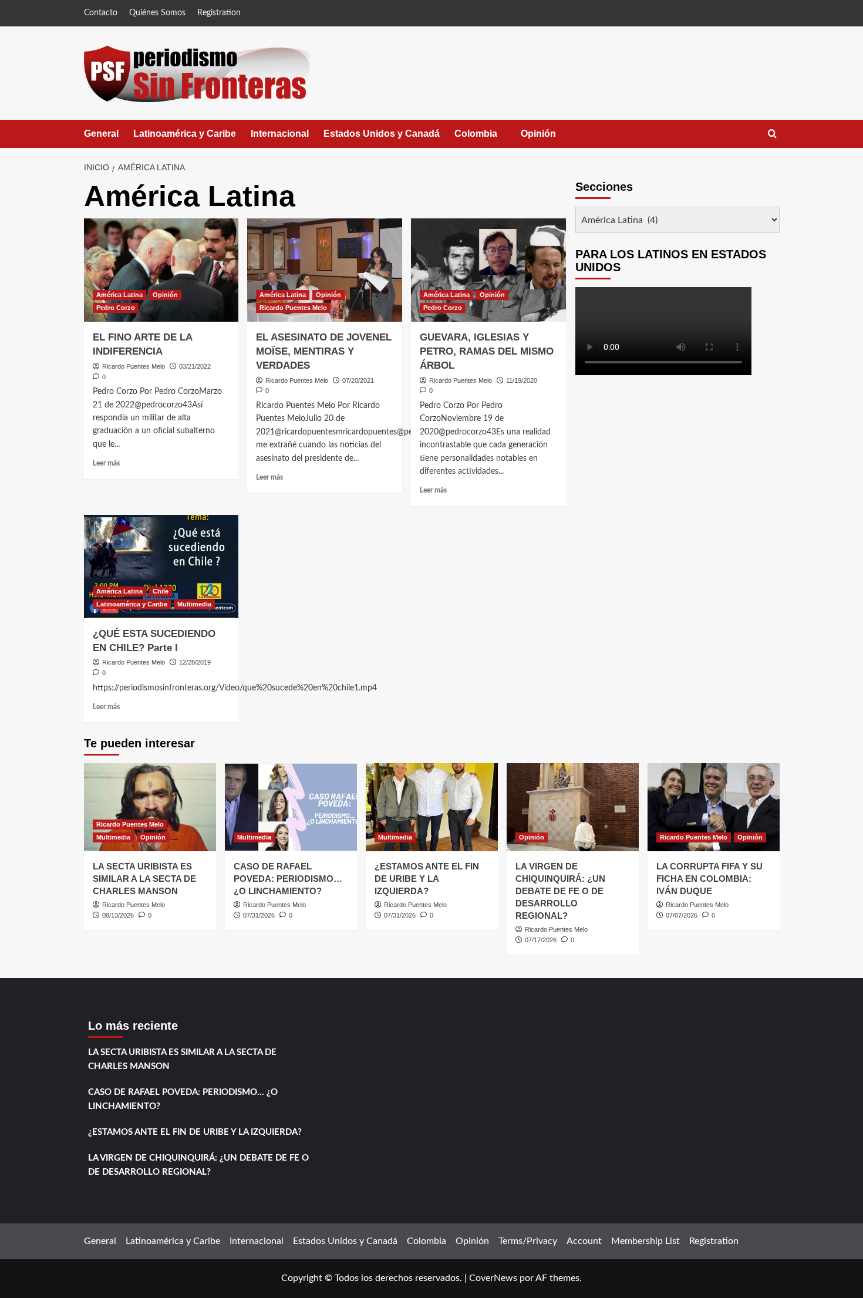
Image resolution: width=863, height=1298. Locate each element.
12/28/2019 (195, 662)
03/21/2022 (195, 366)
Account (584, 1241)
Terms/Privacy (527, 1241)
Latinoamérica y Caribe (184, 134)
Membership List (645, 1241)
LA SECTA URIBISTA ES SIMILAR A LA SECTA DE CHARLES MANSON (144, 878)
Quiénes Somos (157, 13)
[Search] (772, 134)
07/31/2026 (259, 915)
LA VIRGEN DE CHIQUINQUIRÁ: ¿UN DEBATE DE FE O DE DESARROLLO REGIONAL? (560, 891)
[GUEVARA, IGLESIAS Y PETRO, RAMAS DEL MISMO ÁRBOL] (488, 270)
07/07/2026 (681, 915)
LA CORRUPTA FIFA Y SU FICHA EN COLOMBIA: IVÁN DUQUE (709, 878)
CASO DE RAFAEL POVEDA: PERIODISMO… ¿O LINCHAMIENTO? (288, 878)
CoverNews (493, 1278)
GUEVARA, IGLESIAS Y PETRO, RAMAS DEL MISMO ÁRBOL (487, 351)
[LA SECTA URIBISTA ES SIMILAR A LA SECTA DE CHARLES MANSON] (150, 807)
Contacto (100, 13)
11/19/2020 (521, 380)
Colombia (487, 138)
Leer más (106, 463)
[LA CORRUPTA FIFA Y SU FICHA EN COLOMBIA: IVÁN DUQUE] (714, 807)
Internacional (280, 134)
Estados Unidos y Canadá (381, 134)
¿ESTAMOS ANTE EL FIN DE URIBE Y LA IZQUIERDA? (427, 878)
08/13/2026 (118, 915)
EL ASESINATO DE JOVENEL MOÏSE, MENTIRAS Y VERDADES (324, 351)
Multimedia (194, 604)
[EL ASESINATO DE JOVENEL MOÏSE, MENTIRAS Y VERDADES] (324, 270)
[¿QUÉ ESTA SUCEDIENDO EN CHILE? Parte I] (161, 566)
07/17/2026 (541, 939)
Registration (219, 13)
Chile (160, 591)
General (101, 134)
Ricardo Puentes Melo (133, 366)
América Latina (119, 294)
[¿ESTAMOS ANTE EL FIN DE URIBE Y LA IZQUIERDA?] (432, 807)
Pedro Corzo (115, 307)
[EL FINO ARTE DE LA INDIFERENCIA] (161, 270)
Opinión (550, 138)
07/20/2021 (358, 380)
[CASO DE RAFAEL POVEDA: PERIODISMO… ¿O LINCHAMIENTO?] (291, 807)
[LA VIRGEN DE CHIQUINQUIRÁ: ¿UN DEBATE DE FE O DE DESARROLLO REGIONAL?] (573, 807)
